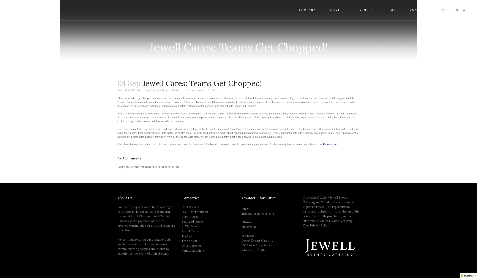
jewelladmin (174, 90)
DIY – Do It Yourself (195, 212)
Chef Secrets (190, 207)
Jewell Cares (152, 90)
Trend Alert (189, 241)
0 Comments (194, 90)
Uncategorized (192, 245)
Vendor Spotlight (193, 250)
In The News (190, 226)
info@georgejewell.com (258, 213)
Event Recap (190, 216)
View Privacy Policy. (316, 225)
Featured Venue (192, 221)
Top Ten (187, 236)
